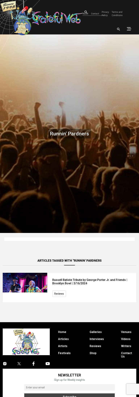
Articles (63, 339)
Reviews (59, 293)
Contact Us (126, 354)
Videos (125, 339)
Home (62, 332)
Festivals (64, 353)
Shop (93, 353)
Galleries (96, 332)
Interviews (97, 339)
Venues (126, 332)
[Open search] (118, 29)
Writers (126, 346)
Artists (62, 346)
